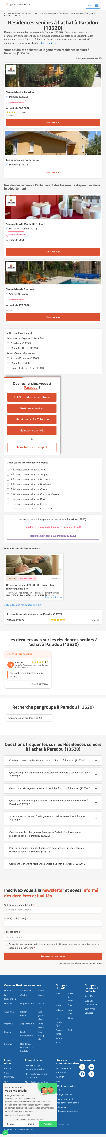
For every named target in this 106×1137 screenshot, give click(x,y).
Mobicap (42, 995)
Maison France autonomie (63, 1070)
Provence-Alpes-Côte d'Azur (55, 13)
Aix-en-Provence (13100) (25, 358)
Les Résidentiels (10, 997)
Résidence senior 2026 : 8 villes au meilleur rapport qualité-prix (30, 586)
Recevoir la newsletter (53, 956)
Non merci (11, 1124)
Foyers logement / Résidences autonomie (67, 1101)
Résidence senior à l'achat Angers (29, 474)
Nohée (41, 990)
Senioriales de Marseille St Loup (25, 224)
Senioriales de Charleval (20, 289)
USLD (59, 1081)
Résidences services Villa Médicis (26, 1047)
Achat (36, 13)
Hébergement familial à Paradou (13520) (53, 536)
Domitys (8, 990)
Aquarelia (9, 1011)
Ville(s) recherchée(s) (16, 918)
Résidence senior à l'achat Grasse (29, 504)
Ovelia (23, 995)
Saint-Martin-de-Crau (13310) (27, 368)
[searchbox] (53, 909)
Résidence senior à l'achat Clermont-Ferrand (35, 494)
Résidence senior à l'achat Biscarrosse (32, 479)
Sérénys (8, 1043)
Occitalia (8, 1023)
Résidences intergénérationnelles (67, 1109)
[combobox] (53, 910)
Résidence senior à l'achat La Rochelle (32, 509)
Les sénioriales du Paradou (22, 160)
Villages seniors (64, 1094)
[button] (5, 1132)
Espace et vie (43, 1005)
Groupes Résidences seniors (22, 985)
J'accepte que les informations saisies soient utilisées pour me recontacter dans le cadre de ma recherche (53, 946)
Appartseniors (27, 1023)
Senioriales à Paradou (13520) (25, 718)
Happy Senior (27, 1003)
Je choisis (29, 1124)
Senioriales (25, 990)
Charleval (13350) (21, 343)
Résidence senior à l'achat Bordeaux (31, 484)
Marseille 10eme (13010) (25, 348)
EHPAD (60, 1076)
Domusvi (8, 1003)
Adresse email (12, 932)
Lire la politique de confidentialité (17, 1115)
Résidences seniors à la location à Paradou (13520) (53, 527)
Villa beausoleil (43, 1025)
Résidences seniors (22, 13)
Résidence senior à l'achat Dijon (28, 499)
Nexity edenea (24, 1013)
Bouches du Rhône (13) (82, 13)
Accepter (48, 1124)
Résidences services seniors (66, 1088)
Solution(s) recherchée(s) (18, 905)
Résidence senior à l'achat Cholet (29, 489)
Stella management (26, 1034)
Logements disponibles (16, 102)
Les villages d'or (42, 1036)
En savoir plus (53, 122)
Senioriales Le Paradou (20, 92)
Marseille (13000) (20, 363)
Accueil (7, 13)
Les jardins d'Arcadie (43, 1015)
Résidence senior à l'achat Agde (28, 469)
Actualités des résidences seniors (22, 605)
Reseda (7, 1032)
